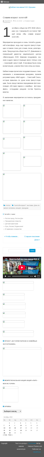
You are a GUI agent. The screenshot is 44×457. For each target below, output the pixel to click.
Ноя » (10, 435)
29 (9, 433)
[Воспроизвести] (6, 276)
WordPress (37, 452)
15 (9, 428)
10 (21, 425)
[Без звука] (35, 276)
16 (15, 428)
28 (4, 433)
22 (9, 430)
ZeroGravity (32, 443)
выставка (30, 205)
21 (4, 430)
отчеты (8, 205)
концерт (18, 208)
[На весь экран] (38, 276)
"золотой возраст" (20, 205)
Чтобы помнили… (12, 236)
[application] (22, 267)
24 (21, 430)
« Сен (5, 435)
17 (21, 428)
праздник (25, 208)
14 (4, 428)
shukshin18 (8, 21)
